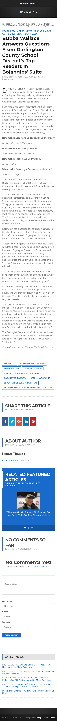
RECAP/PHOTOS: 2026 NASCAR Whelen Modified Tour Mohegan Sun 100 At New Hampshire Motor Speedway (26, 678)
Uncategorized (26, 33)
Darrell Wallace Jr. (40, 378)
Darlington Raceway (15, 378)
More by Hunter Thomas (14, 461)
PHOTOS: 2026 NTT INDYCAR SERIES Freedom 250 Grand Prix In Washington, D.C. (28, 672)
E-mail (5, 611)
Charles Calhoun (33, 368)
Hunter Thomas (13, 76)
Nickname (7, 601)
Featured (8, 31)
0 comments (9, 79)
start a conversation (39, 566)
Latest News (24, 31)
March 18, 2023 (29, 518)
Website (6, 622)
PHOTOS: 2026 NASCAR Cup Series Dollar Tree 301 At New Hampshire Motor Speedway (26, 665)
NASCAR (38, 31)
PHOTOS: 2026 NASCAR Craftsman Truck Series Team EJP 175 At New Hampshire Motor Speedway (28, 685)
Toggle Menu (30, 3)
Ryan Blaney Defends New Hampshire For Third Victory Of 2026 (28, 692)
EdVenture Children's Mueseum (20, 383)
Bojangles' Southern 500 (33, 363)
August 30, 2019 (34, 76)
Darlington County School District (23, 373)
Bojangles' (9, 363)
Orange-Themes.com (45, 717)
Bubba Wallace (11, 368)
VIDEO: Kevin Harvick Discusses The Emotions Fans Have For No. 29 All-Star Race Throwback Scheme (28, 514)
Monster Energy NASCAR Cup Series (22, 387)
